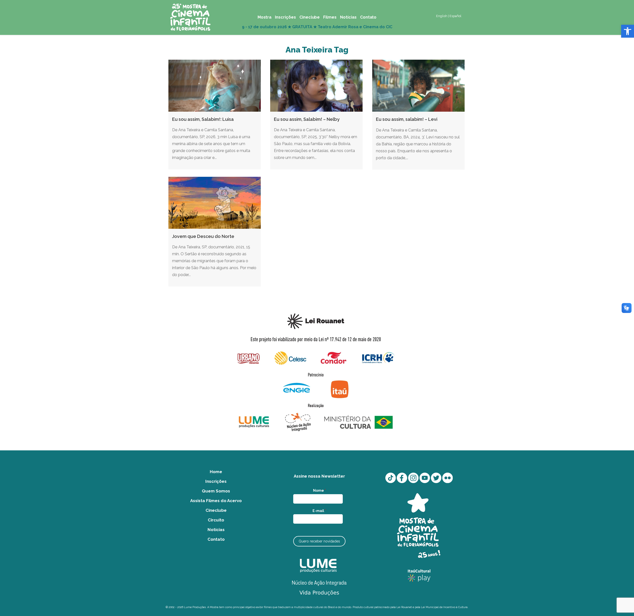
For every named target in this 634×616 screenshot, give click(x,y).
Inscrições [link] (216, 481)
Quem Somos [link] (216, 490)
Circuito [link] (216, 519)
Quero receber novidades (319, 541)
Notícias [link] (216, 529)
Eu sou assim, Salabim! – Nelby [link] (307, 119)
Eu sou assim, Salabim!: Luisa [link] (203, 119)
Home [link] (216, 471)
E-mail (319, 511)
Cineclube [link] (216, 510)
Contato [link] (216, 539)
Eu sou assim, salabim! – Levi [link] (406, 119)
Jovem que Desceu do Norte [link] (203, 236)
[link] (627, 31)
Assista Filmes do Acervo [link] (216, 500)
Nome (319, 490)
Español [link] (455, 16)
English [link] (441, 16)
